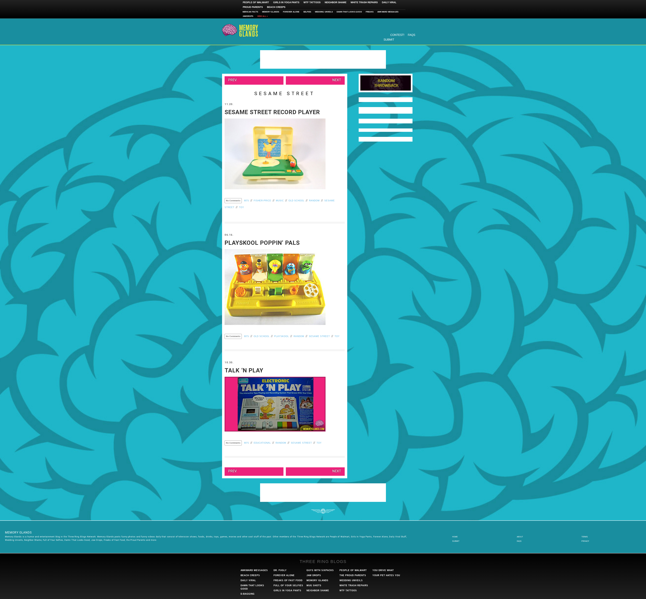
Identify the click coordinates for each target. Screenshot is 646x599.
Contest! (397, 35)
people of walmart (353, 570)
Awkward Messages (387, 12)
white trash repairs (353, 585)
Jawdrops (248, 16)
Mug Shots (314, 585)
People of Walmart (256, 2)
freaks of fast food (288, 580)
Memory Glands (270, 12)
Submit (389, 39)
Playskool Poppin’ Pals (262, 242)
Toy (241, 207)
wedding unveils (351, 580)
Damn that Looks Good (349, 12)
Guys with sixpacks (320, 570)
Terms (584, 537)
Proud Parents (253, 7)
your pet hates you (386, 575)
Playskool (281, 336)
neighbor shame (318, 590)
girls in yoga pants (287, 590)
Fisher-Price (262, 200)
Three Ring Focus (323, 511)
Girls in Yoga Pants (286, 2)
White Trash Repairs (364, 2)
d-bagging (248, 594)
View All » (262, 16)
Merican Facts (250, 12)
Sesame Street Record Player (272, 112)
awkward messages (254, 570)
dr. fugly (280, 570)
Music (280, 200)
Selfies (307, 12)
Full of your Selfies (288, 585)
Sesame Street (319, 336)
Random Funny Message (385, 83)
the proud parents (352, 575)
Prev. (232, 80)
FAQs (411, 35)
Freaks (369, 12)
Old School (296, 200)
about (520, 537)
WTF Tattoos (311, 2)
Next (336, 80)
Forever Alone (291, 12)
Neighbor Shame (335, 2)
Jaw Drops (314, 575)
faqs (519, 541)
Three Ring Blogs (323, 561)
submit (455, 541)
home (455, 537)
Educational (262, 443)
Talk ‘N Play (244, 370)
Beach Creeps (276, 7)
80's (246, 200)
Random (314, 200)
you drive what (383, 570)
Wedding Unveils (324, 12)
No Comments (233, 200)
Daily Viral (389, 2)
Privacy (585, 541)
